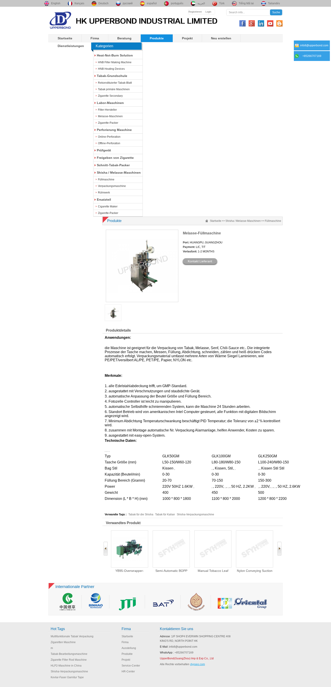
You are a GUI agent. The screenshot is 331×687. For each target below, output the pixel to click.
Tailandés (274, 3)
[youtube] (270, 23)
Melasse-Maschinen (110, 116)
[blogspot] (279, 23)
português (177, 3)
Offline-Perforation (109, 143)
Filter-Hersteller (107, 109)
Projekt (187, 38)
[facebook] (242, 23)
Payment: (189, 247)
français (79, 3)
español (152, 3)
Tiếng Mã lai (246, 3)
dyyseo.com (197, 664)
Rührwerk (104, 192)
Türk (221, 3)
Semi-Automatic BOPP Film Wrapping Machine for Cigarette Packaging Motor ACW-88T (171, 571)
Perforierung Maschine (114, 130)
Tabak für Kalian (165, 514)
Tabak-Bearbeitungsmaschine (69, 654)
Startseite (65, 38)
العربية (201, 3)
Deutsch (103, 3)
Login (208, 11)
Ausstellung (129, 648)
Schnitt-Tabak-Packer (113, 165)
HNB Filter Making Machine (114, 62)
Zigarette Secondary (110, 95)
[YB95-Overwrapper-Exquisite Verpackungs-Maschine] (129, 549)
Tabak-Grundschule (112, 76)
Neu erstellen (221, 38)
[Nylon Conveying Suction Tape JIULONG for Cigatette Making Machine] (254, 549)
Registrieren (195, 11)
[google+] (252, 23)
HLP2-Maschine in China (66, 665)
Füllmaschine (106, 179)
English (55, 3)
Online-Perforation (109, 136)
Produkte (157, 38)
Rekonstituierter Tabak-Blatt (115, 82)
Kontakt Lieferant (200, 261)
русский (128, 3)
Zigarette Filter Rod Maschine (69, 659)
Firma (95, 38)
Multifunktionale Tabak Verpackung (72, 636)
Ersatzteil (104, 199)
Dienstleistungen (71, 46)
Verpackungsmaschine (112, 186)
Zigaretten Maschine (63, 642)
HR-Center (128, 671)
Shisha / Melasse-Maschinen (119, 172)
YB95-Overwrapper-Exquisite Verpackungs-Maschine (129, 571)
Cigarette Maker (108, 206)
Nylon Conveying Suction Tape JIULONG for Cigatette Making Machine (254, 571)
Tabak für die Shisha (140, 514)
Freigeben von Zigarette (115, 157)
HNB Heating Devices (111, 68)
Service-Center (131, 665)
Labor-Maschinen (110, 103)
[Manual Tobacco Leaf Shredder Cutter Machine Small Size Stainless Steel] (213, 549)
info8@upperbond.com (183, 646)
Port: (186, 242)
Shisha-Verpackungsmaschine (195, 514)
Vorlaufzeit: (190, 251)
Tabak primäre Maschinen (114, 89)
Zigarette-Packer (108, 122)
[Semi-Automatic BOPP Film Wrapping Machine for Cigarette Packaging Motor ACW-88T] (171, 549)
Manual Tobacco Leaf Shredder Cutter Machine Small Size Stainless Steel (213, 571)
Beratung (124, 38)
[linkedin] (261, 23)
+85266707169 (184, 652)
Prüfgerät (104, 150)
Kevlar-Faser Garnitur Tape (67, 677)
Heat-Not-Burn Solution (115, 55)
